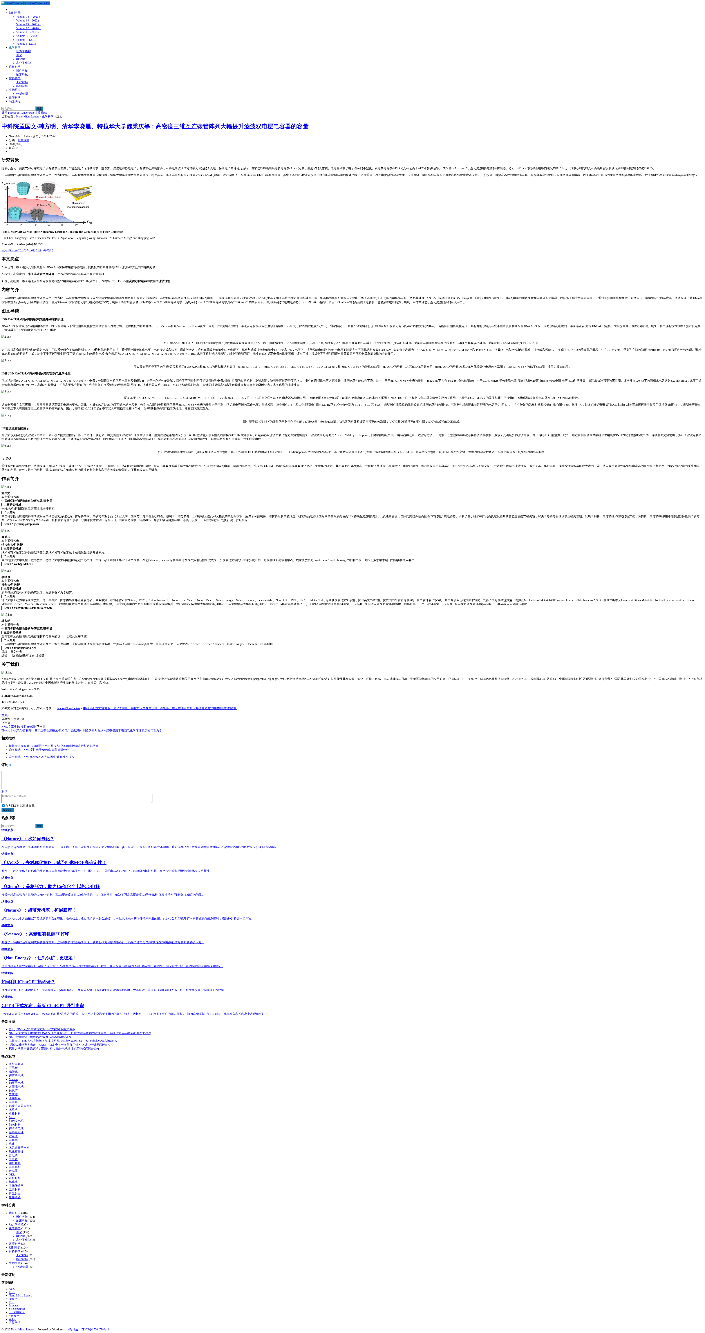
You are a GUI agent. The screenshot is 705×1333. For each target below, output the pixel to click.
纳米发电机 (16, 1120)
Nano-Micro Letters (38, 3)
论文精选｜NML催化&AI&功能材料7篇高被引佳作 (41, 756)
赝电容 (13, 1159)
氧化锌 (13, 1181)
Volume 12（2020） (28, 28)
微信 (44, 112)
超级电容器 (16, 1064)
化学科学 (15, 47)
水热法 (13, 1109)
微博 (4, 112)
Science (13, 1305)
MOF (12, 1117)
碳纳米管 (15, 1098)
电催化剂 (15, 1167)
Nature (13, 1298)
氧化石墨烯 (16, 1151)
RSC (12, 1302)
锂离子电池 (16, 1075)
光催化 (13, 1071)
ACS (12, 1288)
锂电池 (13, 1136)
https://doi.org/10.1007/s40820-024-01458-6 (27, 250)
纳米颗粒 (15, 1163)
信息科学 (15, 66)
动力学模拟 (23, 51)
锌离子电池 (16, 1128)
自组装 (13, 1155)
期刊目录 (15, 12)
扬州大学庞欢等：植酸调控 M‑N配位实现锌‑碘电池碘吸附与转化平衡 (53, 745)
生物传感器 (16, 1185)
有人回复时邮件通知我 (20, 805)
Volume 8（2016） (27, 43)
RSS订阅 (34, 112)
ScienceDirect (17, 1308)
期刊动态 (15, 1247)
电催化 (13, 1102)
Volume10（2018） (28, 35)
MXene (13, 1079)
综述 (12, 1143)
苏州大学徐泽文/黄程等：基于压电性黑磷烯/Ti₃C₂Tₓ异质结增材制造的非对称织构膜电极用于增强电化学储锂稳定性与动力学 (81, 730)
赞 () (4, 715)
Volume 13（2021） (28, 24)
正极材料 (15, 1178)
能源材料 (22, 86)
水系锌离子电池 (19, 1147)
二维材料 (15, 1189)
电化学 (20, 59)
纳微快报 (15, 101)
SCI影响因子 (17, 1312)
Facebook (13, 112)
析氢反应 (15, 1193)
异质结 (13, 1094)
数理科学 (15, 97)
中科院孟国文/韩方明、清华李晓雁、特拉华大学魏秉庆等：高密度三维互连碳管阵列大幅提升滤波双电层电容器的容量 (155, 126)
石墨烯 (13, 1067)
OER (12, 1174)
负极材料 (15, 1113)
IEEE (12, 1292)
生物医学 (15, 89)
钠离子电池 (16, 1082)
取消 (4, 791)
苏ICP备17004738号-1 (95, 1329)
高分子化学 (23, 62)
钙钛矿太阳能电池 (20, 1105)
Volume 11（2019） (28, 32)
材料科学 (15, 78)
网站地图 (73, 1329)
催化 (19, 55)
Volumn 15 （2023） (28, 16)
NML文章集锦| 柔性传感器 (18, 726)
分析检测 (22, 93)
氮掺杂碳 (15, 1197)
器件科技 (22, 70)
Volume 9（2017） (27, 39)
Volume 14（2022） (28, 20)
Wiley (12, 1319)
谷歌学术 (15, 1322)
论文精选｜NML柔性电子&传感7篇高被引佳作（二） (43, 749)
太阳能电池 (16, 1086)
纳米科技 (22, 74)
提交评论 (7, 810)
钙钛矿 (13, 1090)
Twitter (24, 112)
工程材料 (22, 82)
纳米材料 (15, 1124)
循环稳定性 (16, 1132)
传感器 (13, 1170)
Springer (14, 1315)
